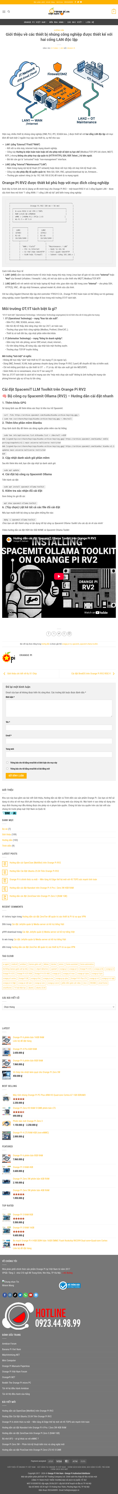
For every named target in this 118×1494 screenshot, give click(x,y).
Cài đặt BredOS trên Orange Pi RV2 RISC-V (91, 673)
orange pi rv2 (67, 644)
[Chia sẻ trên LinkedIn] (69, 633)
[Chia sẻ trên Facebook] (48, 633)
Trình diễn (6, 845)
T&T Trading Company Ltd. (54, 1476)
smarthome (7, 988)
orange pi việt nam (25, 983)
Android (14, 964)
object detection (42, 969)
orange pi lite (35, 978)
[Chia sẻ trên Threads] (64, 633)
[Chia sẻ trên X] (53, 633)
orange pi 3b (98, 969)
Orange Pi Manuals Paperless (16, 1366)
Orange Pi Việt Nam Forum (14, 1371)
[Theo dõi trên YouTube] (81, 2)
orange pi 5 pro (97, 973)
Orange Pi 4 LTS (8, 973)
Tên (8, 722)
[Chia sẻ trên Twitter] (59, 633)
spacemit (75, 644)
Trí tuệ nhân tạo (20, 988)
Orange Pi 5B (23, 978)
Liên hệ (90, 22)
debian (46, 964)
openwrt (54, 969)
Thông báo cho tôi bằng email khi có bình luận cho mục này (33, 763)
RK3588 (93, 983)
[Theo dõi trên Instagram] (10, 1295)
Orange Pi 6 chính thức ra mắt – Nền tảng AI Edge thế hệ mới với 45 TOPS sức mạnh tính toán (53, 879)
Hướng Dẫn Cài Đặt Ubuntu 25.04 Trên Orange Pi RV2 (34, 871)
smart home (102, 983)
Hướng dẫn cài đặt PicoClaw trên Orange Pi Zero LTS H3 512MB (31, 1449)
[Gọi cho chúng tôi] (25, 1295)
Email (9, 735)
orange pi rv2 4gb (108, 978)
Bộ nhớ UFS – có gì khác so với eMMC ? (20, 1438)
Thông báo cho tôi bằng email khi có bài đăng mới (30, 769)
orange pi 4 (110, 969)
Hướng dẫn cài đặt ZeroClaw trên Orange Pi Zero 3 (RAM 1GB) (38, 896)
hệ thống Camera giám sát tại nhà (15, 969)
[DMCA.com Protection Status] (9, 812)
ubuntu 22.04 (40, 988)
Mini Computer (9, 1360)
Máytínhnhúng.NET (11, 1354)
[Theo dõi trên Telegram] (36, 1295)
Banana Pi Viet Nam (11, 1349)
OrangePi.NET (8, 1377)
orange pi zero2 (53, 983)
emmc (61, 964)
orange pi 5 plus (83, 973)
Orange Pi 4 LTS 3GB (24, 973)
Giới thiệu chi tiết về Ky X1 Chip (22, 673)
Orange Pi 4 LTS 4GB (42, 973)
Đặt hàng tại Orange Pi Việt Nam (51, 1467)
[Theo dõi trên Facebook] (75, 2)
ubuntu (30, 988)
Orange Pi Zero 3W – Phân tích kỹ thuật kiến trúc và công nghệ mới (33, 1444)
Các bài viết (74, 22)
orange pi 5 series (9, 978)
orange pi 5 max (69, 973)
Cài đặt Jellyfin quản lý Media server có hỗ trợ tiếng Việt (38, 924)
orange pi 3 (73, 969)
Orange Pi (71, 48)
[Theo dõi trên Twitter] (78, 2)
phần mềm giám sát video (71, 983)
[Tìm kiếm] (9, 11)
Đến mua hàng (56, 22)
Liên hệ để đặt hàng (22, 1041)
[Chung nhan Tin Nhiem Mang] (13, 1283)
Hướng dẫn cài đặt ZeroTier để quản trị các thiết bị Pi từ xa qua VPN (54, 916)
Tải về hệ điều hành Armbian (15, 1388)
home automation (87, 964)
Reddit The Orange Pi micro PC (16, 1382)
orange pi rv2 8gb (9, 983)
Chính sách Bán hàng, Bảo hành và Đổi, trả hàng (89, 1467)
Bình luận (10, 697)
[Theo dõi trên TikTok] (15, 1295)
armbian (23, 964)
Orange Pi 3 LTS (85, 969)
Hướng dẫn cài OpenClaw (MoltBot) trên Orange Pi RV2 (35, 862)
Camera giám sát (35, 964)
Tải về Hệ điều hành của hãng (16, 1394)
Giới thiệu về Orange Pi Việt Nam (21, 1467)
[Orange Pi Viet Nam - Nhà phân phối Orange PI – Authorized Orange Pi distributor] (59, 11)
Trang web (10, 749)
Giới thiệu (6, 834)
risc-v (85, 983)
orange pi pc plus (62, 978)
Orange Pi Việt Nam (34, 22)
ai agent (6, 964)
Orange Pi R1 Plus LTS (79, 978)
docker (53, 964)
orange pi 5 (56, 973)
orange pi (63, 969)
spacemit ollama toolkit (89, 644)
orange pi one (48, 978)
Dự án (5, 829)
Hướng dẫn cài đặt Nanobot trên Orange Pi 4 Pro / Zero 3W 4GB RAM (42, 887)
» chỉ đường (67, 1272)
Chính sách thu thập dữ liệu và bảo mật (81, 1476)
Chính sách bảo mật (59, 1469)
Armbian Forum (9, 1343)
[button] (4, 11)
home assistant (72, 964)
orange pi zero (40, 983)
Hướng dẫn (59, 30)
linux (32, 969)
